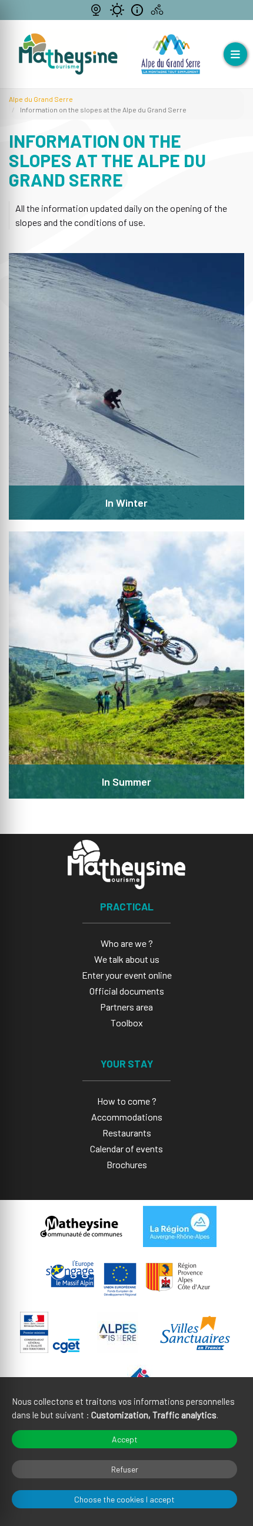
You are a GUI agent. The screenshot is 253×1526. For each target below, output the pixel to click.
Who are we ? (127, 943)
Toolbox (127, 1022)
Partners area (126, 1006)
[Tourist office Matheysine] (68, 54)
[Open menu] (235, 54)
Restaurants (126, 1132)
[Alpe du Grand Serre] (170, 54)
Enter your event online (127, 974)
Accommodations (126, 1116)
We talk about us (126, 959)
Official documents (126, 990)
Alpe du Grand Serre (41, 99)
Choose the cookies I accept (124, 1499)
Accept (125, 1439)
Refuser (124, 1469)
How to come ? (127, 1100)
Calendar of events (126, 1148)
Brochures (126, 1164)
